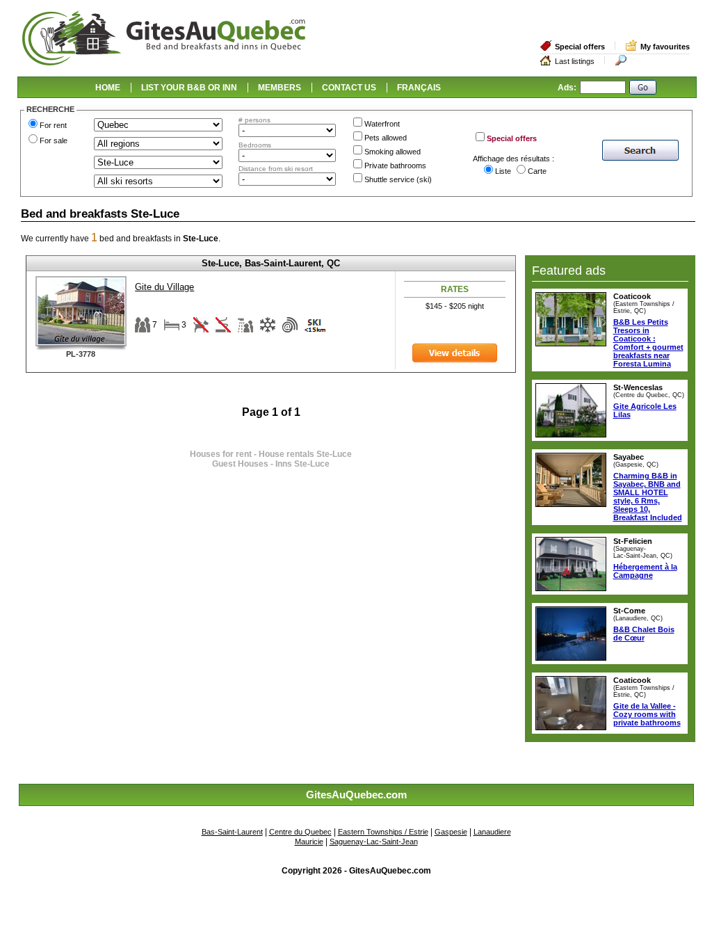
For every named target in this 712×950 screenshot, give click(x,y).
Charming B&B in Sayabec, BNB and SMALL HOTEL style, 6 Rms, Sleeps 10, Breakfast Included (647, 497)
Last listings (574, 61)
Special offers (580, 46)
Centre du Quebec (300, 832)
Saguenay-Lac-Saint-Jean (374, 841)
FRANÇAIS (419, 87)
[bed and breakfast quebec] (164, 64)
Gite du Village (164, 287)
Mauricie (309, 841)
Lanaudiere (492, 832)
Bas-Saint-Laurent (232, 832)
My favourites (665, 46)
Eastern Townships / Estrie (383, 832)
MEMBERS (279, 87)
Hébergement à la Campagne (645, 571)
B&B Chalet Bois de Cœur (643, 633)
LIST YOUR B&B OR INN (189, 87)
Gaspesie (451, 832)
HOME (107, 87)
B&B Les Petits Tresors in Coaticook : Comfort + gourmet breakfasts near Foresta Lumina (648, 343)
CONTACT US (349, 87)
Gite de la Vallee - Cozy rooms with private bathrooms (647, 714)
